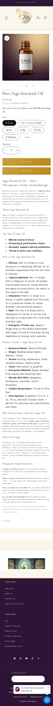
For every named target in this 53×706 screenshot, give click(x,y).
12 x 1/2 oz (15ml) (31, 123)
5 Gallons (11, 137)
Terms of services (12, 626)
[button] (6, 17)
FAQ (6, 621)
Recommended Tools (13, 646)
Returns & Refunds (13, 636)
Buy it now (26, 171)
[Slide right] (32, 85)
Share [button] (8, 520)
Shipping (5, 103)
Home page (9, 589)
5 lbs (23, 130)
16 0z (9, 130)
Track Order (10, 641)
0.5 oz (9, 123)
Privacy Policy (11, 631)
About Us (9, 594)
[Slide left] (20, 85)
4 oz (29, 138)
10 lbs (37, 130)
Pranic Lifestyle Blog (14, 604)
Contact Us (10, 599)
